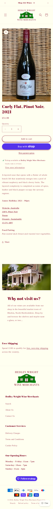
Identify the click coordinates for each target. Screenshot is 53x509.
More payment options (27, 153)
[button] (5, 15)
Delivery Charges (12, 433)
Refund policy (23, 503)
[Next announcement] (48, 3)
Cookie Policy (11, 446)
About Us (9, 410)
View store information (15, 168)
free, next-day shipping (37, 348)
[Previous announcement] (5, 3)
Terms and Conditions (14, 439)
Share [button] (7, 242)
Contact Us (10, 416)
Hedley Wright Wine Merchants (25, 500)
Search (8, 404)
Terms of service (37, 503)
